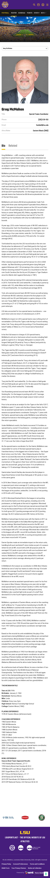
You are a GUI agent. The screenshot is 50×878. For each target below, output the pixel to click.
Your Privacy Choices (19, 868)
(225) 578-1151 (43, 119)
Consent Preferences (20, 864)
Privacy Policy (6, 864)
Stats (36, 13)
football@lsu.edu (42, 125)
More (43, 13)
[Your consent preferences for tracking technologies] (46, 874)
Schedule (21, 13)
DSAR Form (5, 868)
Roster (14, 13)
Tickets (29, 13)
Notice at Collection (34, 868)
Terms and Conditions (37, 864)
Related (12, 145)
